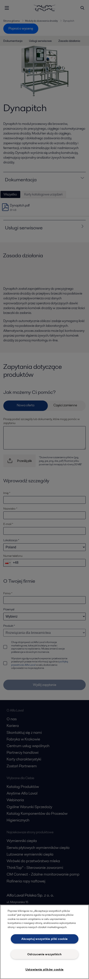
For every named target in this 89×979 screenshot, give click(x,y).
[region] (44, 942)
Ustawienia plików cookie (44, 969)
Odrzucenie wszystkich (44, 954)
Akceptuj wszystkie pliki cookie (44, 939)
